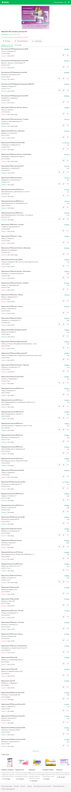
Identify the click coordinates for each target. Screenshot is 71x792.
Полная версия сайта (58, 786)
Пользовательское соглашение (42, 786)
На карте (18, 45)
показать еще (35, 751)
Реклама (16, 786)
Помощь (29, 786)
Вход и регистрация (6, 786)
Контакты (23, 786)
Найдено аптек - (7, 45)
